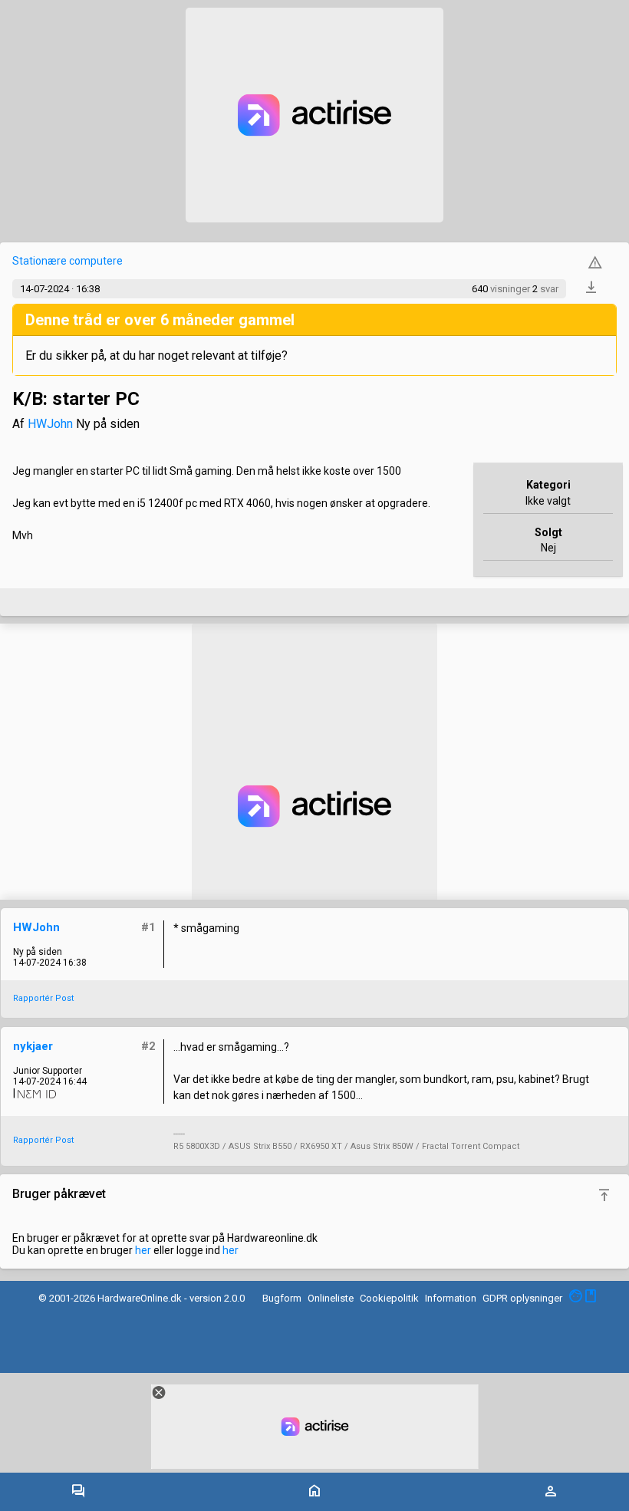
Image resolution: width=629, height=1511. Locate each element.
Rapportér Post (43, 998)
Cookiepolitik (389, 1298)
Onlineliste (331, 1298)
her (143, 1250)
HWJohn (50, 423)
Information (450, 1298)
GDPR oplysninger (522, 1298)
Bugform (281, 1298)
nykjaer (33, 1046)
